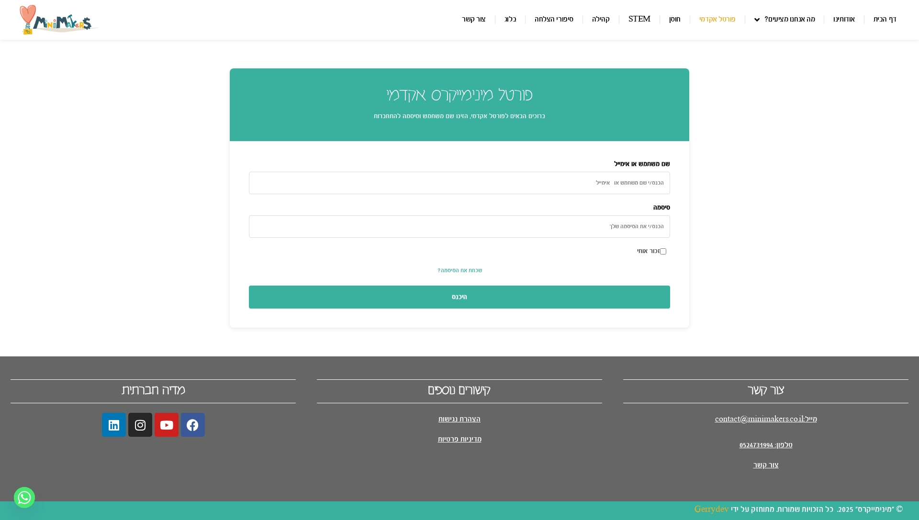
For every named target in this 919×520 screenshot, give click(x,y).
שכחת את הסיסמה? (459, 270)
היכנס (459, 297)
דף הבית (885, 19)
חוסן (675, 19)
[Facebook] (193, 425)
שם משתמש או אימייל (642, 164)
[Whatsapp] (24, 497)
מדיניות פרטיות (460, 439)
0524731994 (756, 445)
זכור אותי (648, 251)
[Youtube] (167, 425)
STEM (639, 19)
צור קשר (474, 19)
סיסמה (661, 207)
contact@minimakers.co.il (759, 419)
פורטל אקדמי (717, 19)
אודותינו (843, 19)
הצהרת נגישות (459, 419)
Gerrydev (712, 509)
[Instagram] (140, 425)
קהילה (601, 19)
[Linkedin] (114, 425)
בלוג (510, 19)
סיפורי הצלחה (554, 19)
